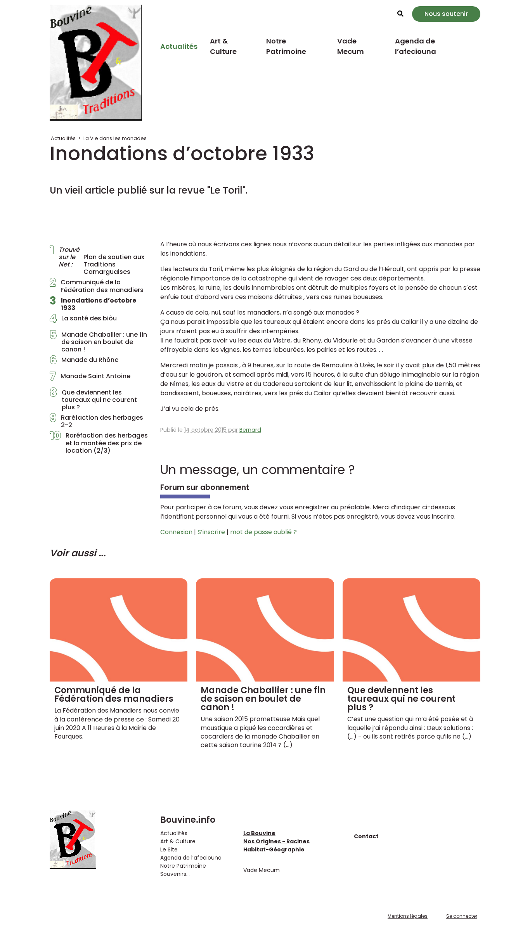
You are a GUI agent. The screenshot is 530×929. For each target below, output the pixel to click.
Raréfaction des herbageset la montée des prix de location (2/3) (99, 443)
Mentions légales (408, 916)
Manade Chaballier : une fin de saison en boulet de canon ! (98, 342)
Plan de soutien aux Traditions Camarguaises (97, 261)
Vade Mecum (350, 46)
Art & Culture (223, 46)
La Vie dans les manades (115, 138)
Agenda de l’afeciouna (415, 46)
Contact (366, 836)
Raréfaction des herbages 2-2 (96, 421)
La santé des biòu (83, 320)
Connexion (176, 532)
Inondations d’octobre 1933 (93, 304)
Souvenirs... (175, 874)
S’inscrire (211, 532)
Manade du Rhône (84, 362)
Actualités (178, 46)
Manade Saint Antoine (90, 378)
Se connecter (461, 916)
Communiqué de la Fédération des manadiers (97, 286)
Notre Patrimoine (286, 46)
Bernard (250, 430)
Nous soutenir (446, 13)
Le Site (169, 849)
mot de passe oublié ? (263, 532)
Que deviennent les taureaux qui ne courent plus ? (93, 400)
